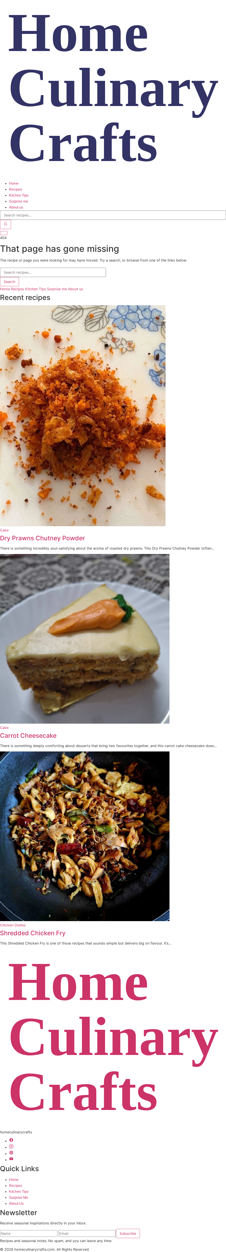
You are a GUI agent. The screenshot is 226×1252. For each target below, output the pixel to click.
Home (14, 183)
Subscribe (128, 1233)
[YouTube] (11, 1160)
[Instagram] (11, 1147)
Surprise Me (18, 1197)
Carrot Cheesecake (28, 735)
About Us (16, 1203)
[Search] (5, 224)
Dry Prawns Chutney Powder (42, 538)
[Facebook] (11, 1141)
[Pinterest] (11, 1153)
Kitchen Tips (18, 195)
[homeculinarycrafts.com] (113, 178)
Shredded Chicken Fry (33, 933)
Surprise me (18, 201)
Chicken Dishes (13, 925)
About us (16, 207)
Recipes (15, 189)
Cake (4, 530)
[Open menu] (4, 233)
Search (9, 281)
